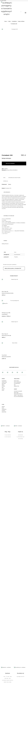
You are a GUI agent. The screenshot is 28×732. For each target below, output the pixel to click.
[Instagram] (6, 416)
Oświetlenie (15, 170)
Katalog (3, 243)
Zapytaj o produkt (10, 163)
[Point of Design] (23, 373)
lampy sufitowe (9, 170)
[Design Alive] (14, 373)
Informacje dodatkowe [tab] (14, 177)
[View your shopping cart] (20, 13)
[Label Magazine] (18, 373)
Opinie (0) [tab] (5, 181)
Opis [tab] (4, 177)
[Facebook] (2, 416)
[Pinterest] (10, 416)
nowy (15, 252)
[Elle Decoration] (9, 373)
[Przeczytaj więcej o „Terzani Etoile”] (24, 359)
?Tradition (16, 256)
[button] (25, 169)
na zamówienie (17, 254)
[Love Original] (4, 373)
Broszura (6, 243)
